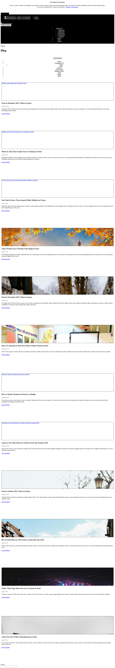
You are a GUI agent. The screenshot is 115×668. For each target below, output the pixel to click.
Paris (61, 66)
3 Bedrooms (61, 33)
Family (59, 74)
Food (59, 72)
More (59, 76)
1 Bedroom (61, 30)
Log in (36, 17)
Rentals (59, 28)
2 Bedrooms (61, 31)
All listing (61, 36)
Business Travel (59, 71)
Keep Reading (6, 113)
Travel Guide (59, 69)
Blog (59, 39)
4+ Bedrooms (61, 35)
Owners (59, 38)
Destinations (59, 63)
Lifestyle (59, 68)
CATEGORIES (57, 58)
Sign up (36, 18)
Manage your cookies (72, 7)
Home (59, 61)
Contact (59, 41)
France (61, 64)
